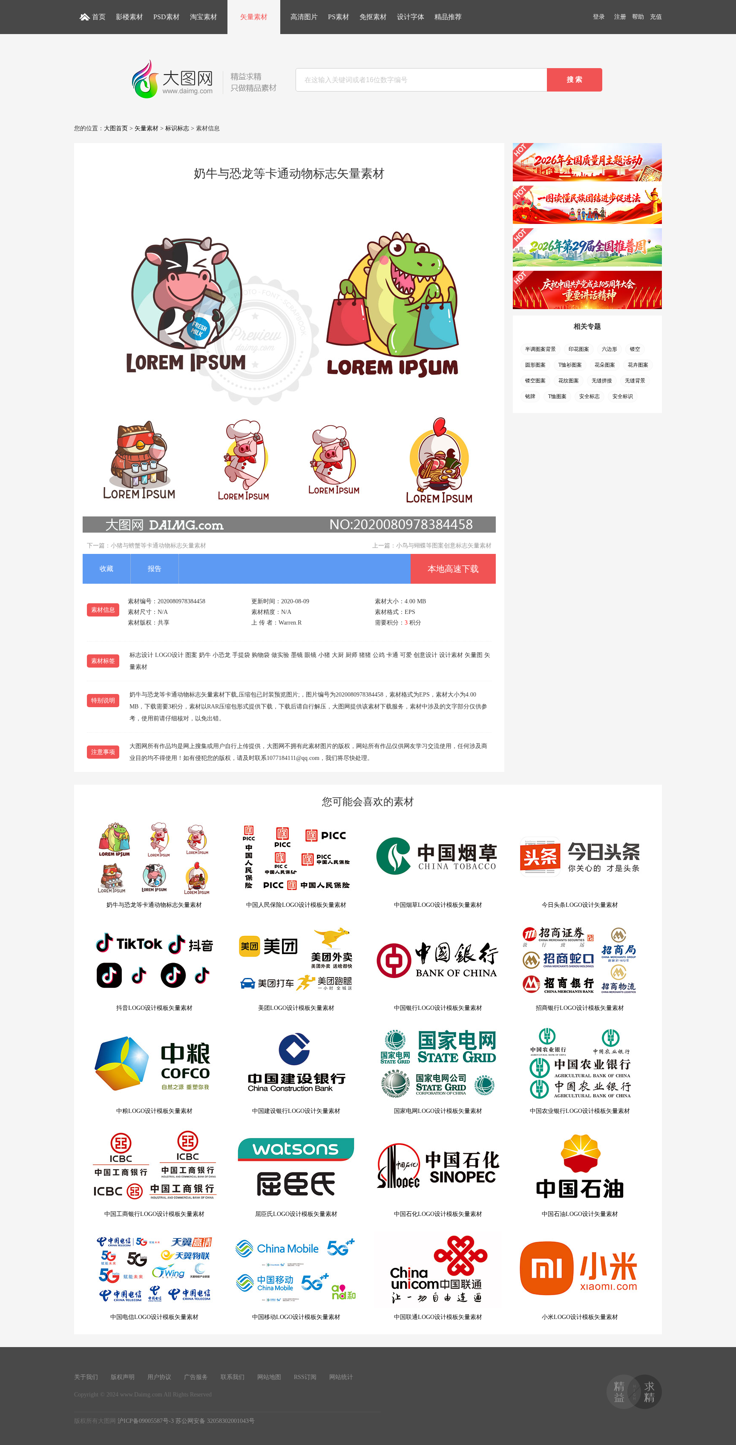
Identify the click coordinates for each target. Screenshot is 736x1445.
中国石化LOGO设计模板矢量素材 (438, 1214)
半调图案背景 (540, 349)
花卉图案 (638, 365)
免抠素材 (373, 16)
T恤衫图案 (570, 365)
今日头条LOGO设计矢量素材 (580, 905)
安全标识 (622, 396)
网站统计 (341, 1377)
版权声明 (123, 1377)
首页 (99, 16)
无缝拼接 (602, 381)
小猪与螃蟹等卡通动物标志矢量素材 (158, 545)
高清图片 (304, 16)
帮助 (638, 17)
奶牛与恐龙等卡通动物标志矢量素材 (154, 905)
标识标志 (177, 128)
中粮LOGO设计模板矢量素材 (154, 1111)
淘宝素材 (203, 16)
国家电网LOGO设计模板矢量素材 (438, 1111)
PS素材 (338, 16)
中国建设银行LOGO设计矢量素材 (296, 1111)
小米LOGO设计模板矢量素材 (580, 1317)
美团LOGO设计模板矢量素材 (296, 1008)
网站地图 (269, 1377)
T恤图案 (557, 396)
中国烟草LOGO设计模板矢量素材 (438, 905)
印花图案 (579, 349)
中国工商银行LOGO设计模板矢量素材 (154, 1214)
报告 (154, 568)
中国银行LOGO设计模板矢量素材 (438, 1008)
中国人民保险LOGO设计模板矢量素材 (296, 905)
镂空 (635, 349)
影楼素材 (129, 16)
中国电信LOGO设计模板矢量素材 (154, 1317)
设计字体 (410, 16)
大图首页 (116, 128)
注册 (620, 17)
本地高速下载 (453, 568)
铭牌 (530, 396)
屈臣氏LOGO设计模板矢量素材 (296, 1214)
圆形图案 (535, 365)
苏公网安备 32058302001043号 (215, 1421)
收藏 (106, 568)
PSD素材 (166, 16)
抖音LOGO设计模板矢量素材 (154, 1008)
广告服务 (196, 1377)
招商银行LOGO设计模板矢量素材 (580, 1008)
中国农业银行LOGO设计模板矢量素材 (580, 1111)
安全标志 (589, 396)
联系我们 (232, 1377)
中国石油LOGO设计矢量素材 (580, 1214)
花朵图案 (605, 365)
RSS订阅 (305, 1377)
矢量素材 (253, 16)
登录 (599, 17)
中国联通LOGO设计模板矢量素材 (438, 1317)
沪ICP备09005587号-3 (146, 1421)
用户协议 (159, 1377)
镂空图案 (535, 381)
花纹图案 (568, 381)
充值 (656, 17)
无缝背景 (635, 381)
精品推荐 (448, 16)
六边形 (609, 349)
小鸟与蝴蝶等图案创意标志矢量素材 (444, 545)
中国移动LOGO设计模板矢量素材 (296, 1317)
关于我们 (86, 1377)
